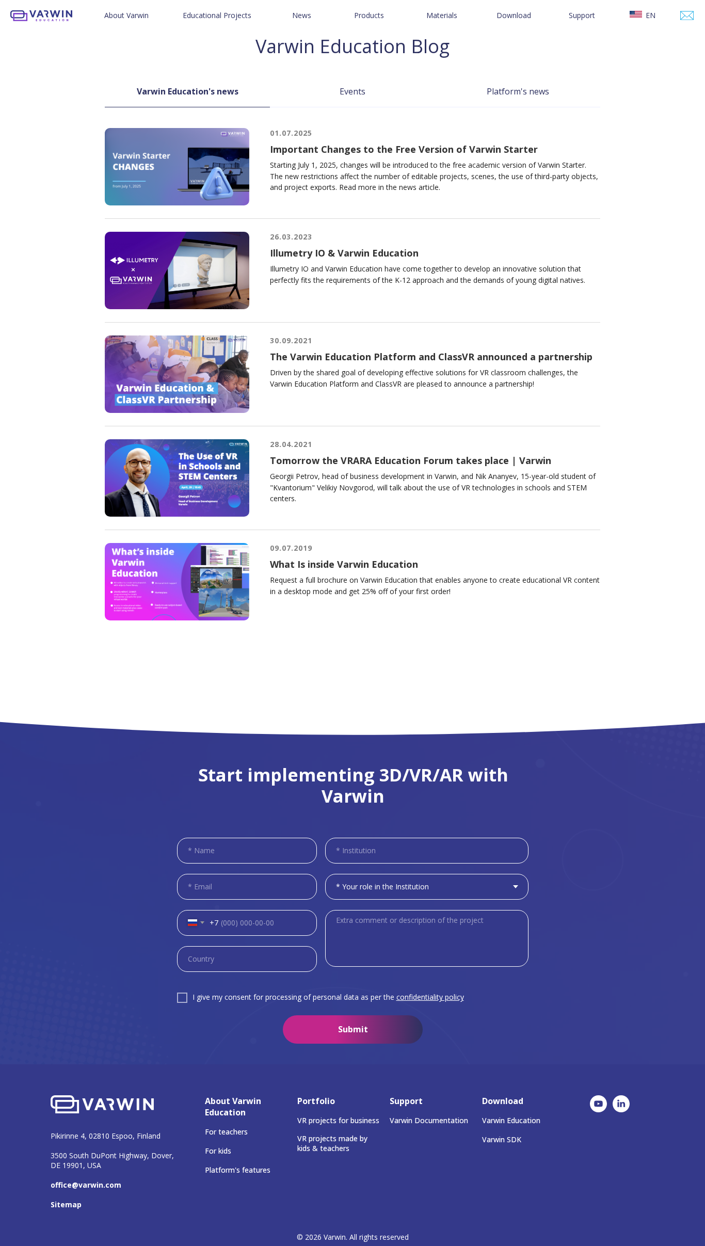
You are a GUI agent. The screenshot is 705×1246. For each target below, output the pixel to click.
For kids (218, 1151)
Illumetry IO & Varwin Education (344, 253)
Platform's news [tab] (518, 91)
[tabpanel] (352, 401)
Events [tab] (352, 91)
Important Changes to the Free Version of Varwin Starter (404, 149)
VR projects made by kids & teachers (332, 1143)
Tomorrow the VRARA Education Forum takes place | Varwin (410, 460)
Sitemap (66, 1204)
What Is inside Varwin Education (344, 564)
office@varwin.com (86, 1185)
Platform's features (237, 1170)
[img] (687, 15)
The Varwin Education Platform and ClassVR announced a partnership (431, 356)
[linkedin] (621, 1109)
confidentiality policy (430, 997)
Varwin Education (511, 1120)
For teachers (226, 1132)
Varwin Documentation (429, 1120)
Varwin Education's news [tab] (187, 91)
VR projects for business (338, 1120)
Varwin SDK (501, 1139)
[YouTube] (598, 1109)
